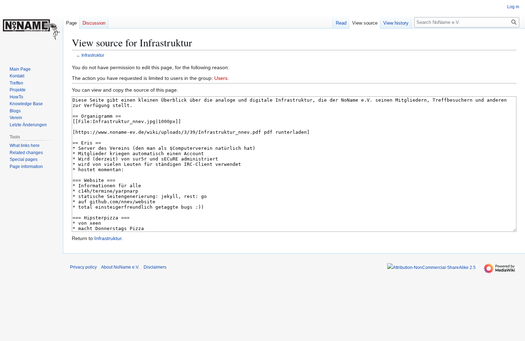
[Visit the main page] (31, 28)
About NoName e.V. (120, 267)
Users (221, 78)
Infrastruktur (92, 55)
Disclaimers (155, 267)
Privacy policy (83, 267)
